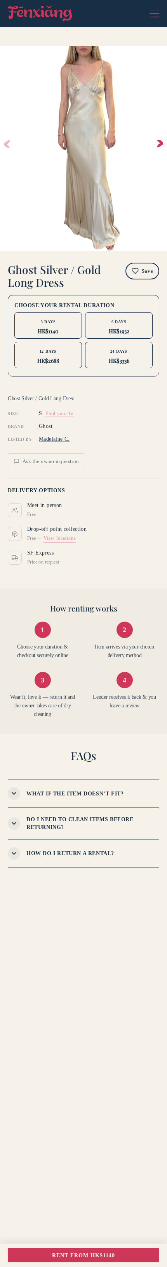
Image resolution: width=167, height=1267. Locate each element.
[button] (160, 144)
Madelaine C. (54, 439)
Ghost (45, 426)
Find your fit (59, 413)
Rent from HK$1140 (83, 1255)
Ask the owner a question (51, 461)
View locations (59, 538)
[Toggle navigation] (154, 14)
